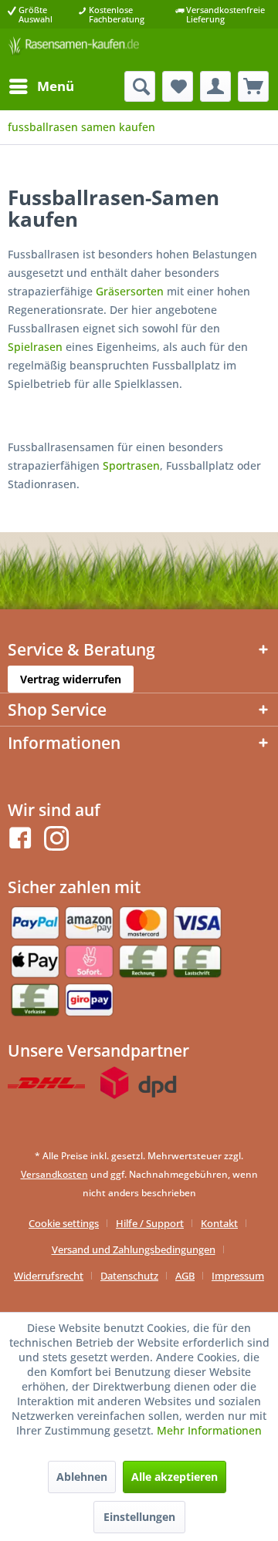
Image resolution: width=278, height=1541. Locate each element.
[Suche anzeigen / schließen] (139, 86)
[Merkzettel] (177, 86)
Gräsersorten (130, 291)
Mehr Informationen (209, 1430)
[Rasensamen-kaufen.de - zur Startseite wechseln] (73, 49)
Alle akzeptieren (174, 1476)
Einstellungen (139, 1516)
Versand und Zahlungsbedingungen (133, 1249)
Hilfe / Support (150, 1223)
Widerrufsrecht (48, 1276)
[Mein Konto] (215, 86)
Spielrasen (35, 346)
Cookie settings (64, 1223)
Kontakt (219, 1223)
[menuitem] (41, 86)
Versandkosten (54, 1174)
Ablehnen (81, 1476)
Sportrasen (131, 465)
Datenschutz (129, 1276)
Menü (55, 86)
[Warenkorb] (253, 86)
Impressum (238, 1276)
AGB (185, 1276)
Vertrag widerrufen (70, 679)
